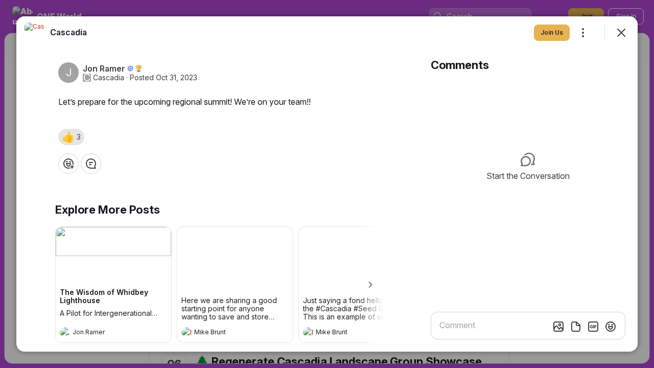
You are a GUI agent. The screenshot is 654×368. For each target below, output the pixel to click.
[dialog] (327, 184)
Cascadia (108, 78)
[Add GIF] (593, 326)
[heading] (103, 333)
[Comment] (91, 163)
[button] (71, 137)
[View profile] (65, 332)
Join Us (552, 32)
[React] (68, 163)
